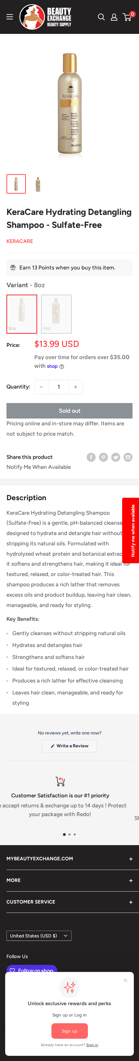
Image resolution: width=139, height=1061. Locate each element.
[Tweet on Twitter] (115, 457)
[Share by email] (128, 457)
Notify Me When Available (38, 467)
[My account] (114, 17)
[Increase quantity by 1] (75, 387)
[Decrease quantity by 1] (41, 387)
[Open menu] (9, 16)
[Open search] (101, 17)
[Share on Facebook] (91, 457)
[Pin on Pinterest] (103, 457)
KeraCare (19, 241)
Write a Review (76, 748)
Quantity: (18, 386)
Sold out (69, 410)
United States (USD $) (33, 936)
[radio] (21, 314)
